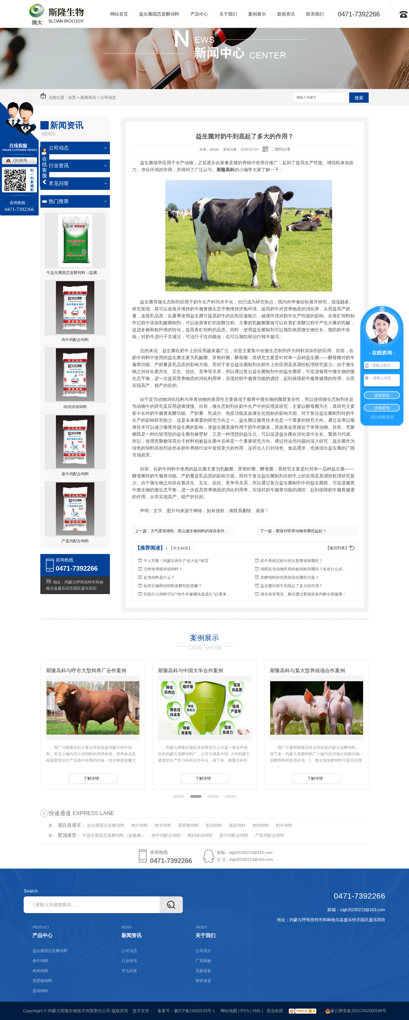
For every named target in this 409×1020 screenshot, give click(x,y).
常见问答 (59, 183)
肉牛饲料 (139, 825)
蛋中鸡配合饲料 (75, 474)
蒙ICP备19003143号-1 (194, 1010)
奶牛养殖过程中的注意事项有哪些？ (291, 560)
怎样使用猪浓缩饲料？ (163, 569)
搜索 (358, 97)
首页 (72, 97)
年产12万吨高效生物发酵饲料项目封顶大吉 (316, 670)
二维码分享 (280, 149)
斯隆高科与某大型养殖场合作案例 (195, 670)
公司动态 (108, 97)
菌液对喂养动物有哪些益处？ (301, 531)
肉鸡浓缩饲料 (75, 406)
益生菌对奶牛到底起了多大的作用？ (291, 585)
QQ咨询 (20, 160)
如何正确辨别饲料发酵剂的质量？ (173, 585)
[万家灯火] (301, 1010)
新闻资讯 (88, 97)
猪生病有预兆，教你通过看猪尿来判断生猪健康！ (303, 594)
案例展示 (204, 638)
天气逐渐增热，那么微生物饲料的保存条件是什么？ (195, 531)
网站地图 (228, 1010)
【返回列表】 (337, 548)
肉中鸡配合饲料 (75, 339)
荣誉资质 (203, 981)
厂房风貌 (203, 960)
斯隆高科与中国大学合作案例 (78, 670)
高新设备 (203, 970)
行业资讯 (59, 165)
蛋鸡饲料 (214, 825)
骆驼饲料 (237, 825)
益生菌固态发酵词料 (106, 825)
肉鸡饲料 (260, 825)
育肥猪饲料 (188, 825)
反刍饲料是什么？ (159, 577)
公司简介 (203, 950)
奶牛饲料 (284, 825)
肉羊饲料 (163, 825)
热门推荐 (59, 201)
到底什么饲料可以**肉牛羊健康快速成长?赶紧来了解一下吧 (188, 594)
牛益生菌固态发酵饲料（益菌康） (75, 272)
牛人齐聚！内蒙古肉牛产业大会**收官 (176, 560)
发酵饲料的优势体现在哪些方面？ (289, 577)
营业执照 (274, 1010)
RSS (244, 1010)
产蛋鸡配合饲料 (75, 541)
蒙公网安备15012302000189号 (358, 1010)
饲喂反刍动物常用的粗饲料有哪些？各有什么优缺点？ (304, 569)
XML (256, 1010)
